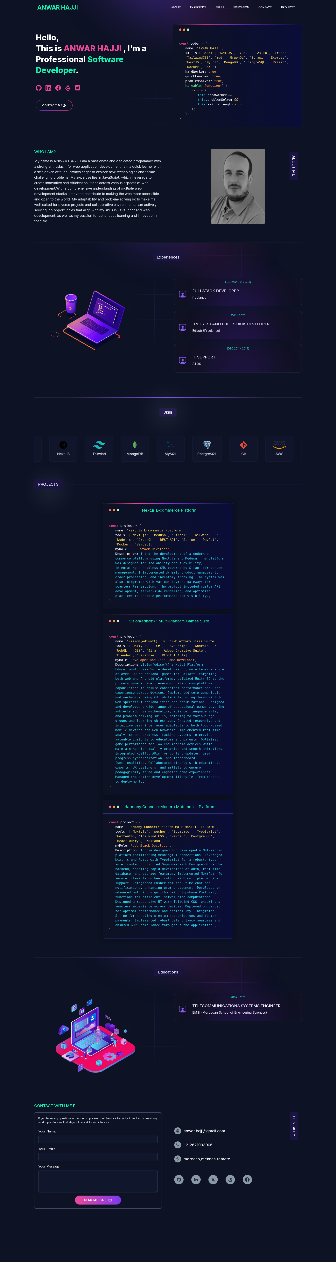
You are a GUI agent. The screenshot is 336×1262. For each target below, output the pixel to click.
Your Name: (47, 1131)
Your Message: (49, 1166)
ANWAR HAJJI (57, 7)
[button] (98, 1200)
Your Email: (46, 1149)
